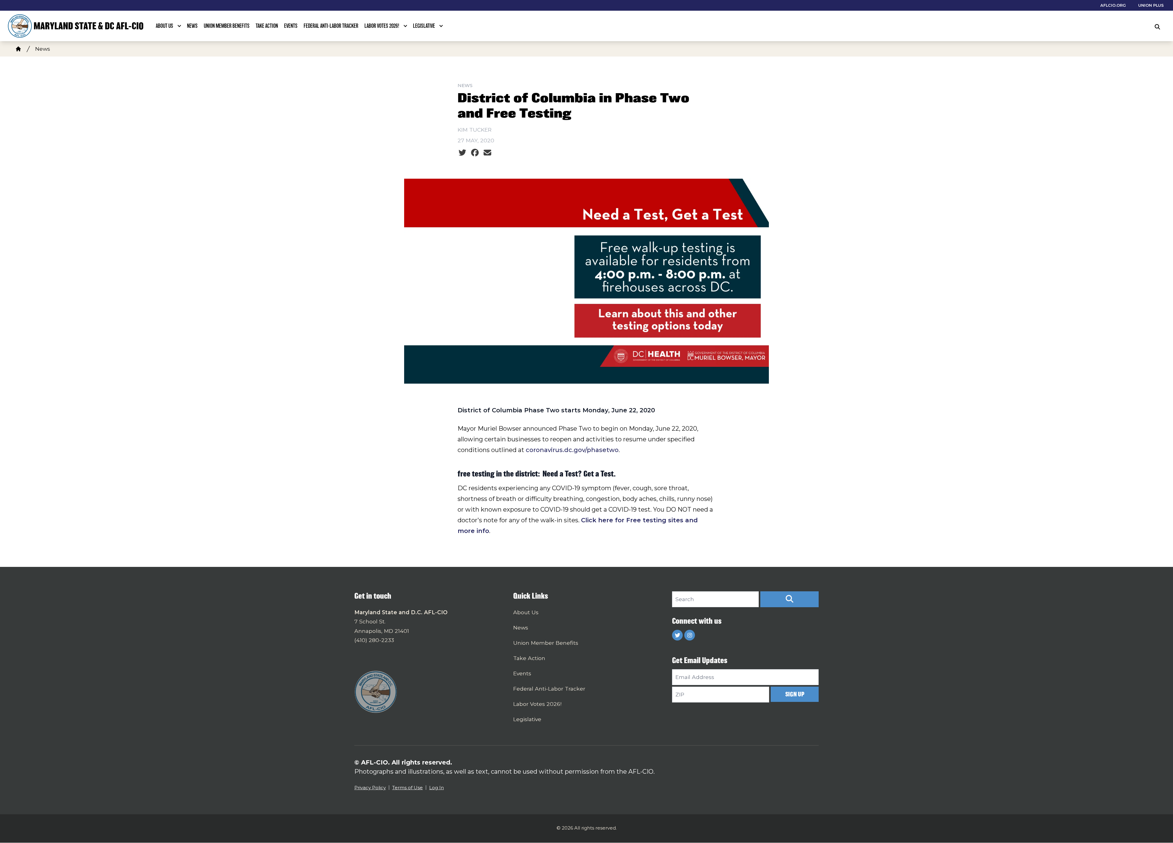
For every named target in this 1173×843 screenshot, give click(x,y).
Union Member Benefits (227, 26)
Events (291, 26)
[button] (789, 599)
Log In (436, 787)
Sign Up (794, 694)
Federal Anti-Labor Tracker (331, 26)
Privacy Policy (370, 787)
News (192, 26)
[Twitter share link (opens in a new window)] (462, 152)
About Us (164, 26)
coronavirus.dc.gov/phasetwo (572, 450)
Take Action (267, 26)
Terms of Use (407, 787)
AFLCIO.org (1113, 5)
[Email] (487, 152)
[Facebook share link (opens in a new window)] (475, 152)
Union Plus (1151, 5)
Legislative (424, 26)
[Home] (18, 49)
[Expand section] (179, 26)
